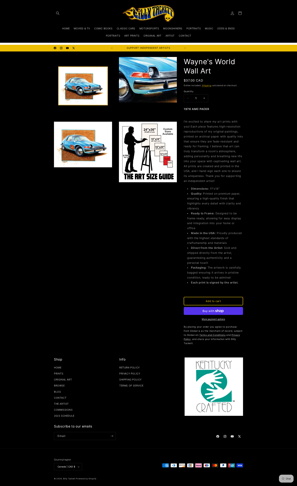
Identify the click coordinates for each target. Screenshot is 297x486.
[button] (58, 13)
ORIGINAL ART (63, 379)
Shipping (206, 85)
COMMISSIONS (63, 409)
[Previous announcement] (112, 48)
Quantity (188, 91)
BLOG (57, 391)
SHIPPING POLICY (130, 379)
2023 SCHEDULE (64, 415)
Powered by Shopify (86, 479)
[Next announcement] (185, 48)
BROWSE (59, 385)
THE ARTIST (61, 403)
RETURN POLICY (129, 367)
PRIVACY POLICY (129, 373)
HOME (57, 367)
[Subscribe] (112, 436)
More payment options (213, 319)
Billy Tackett (69, 479)
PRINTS (58, 373)
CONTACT (60, 397)
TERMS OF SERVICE (131, 385)
